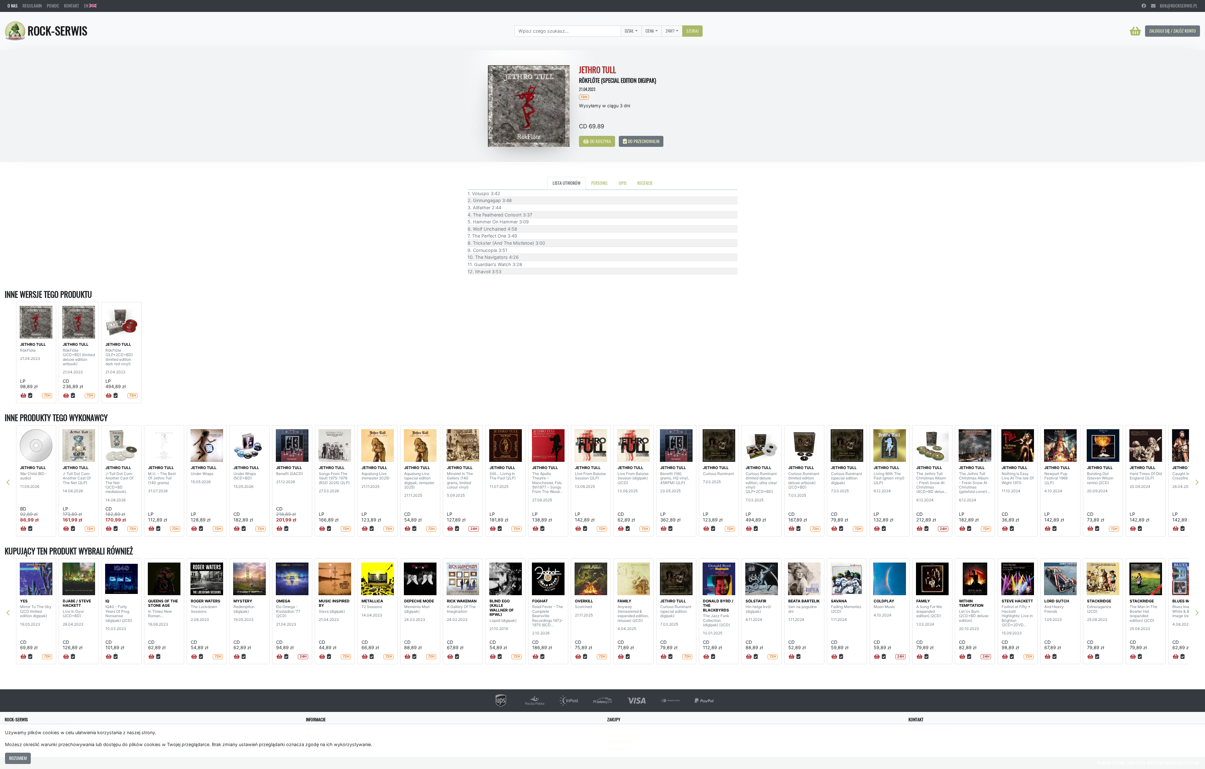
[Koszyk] (1135, 31)
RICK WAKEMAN (462, 601)
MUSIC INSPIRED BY (334, 603)
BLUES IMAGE (1185, 601)
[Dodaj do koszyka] (23, 395)
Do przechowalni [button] (643, 141)
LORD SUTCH (1056, 601)
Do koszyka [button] (600, 141)
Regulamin (32, 6)
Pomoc (53, 6)
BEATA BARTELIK (804, 601)
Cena (649, 31)
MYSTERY (242, 601)
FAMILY (624, 601)
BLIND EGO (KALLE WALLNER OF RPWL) (502, 608)
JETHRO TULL (33, 344)
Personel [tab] (599, 183)
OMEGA (283, 601)
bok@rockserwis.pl (1176, 6)
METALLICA (372, 601)
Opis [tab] (623, 183)
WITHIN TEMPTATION (971, 603)
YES (24, 601)
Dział (629, 31)
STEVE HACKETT (1017, 601)
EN (86, 6)
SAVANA (839, 601)
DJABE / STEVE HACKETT (77, 603)
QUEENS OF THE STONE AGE (163, 603)
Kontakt (71, 6)
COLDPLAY (884, 601)
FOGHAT (540, 601)
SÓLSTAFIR (756, 601)
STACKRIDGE (1099, 601)
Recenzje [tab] (645, 183)
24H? (670, 31)
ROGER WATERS (205, 601)
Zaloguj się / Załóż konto (1172, 31)
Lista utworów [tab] (567, 183)
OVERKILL (584, 601)
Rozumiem (18, 758)
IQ (107, 601)
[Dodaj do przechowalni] (30, 395)
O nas (13, 6)
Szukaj (692, 31)
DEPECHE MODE (419, 601)
